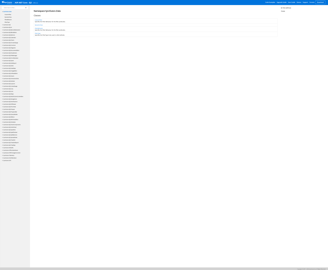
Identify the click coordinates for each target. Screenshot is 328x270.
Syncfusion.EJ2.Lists (8, 91)
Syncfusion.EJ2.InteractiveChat (11, 78)
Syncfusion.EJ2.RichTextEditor (10, 119)
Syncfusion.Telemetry (8, 155)
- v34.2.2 (35, 3)
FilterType (7, 22)
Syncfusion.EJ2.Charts (8, 40)
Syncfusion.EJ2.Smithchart (9, 127)
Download (320, 2)
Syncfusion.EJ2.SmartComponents (12, 124)
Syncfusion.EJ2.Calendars (9, 37)
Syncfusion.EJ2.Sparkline (9, 130)
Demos (299, 2)
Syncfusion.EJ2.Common (9, 45)
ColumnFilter (8, 14)
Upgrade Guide (281, 2)
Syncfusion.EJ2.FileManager (10, 55)
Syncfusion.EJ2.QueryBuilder (10, 114)
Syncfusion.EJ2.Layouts (9, 83)
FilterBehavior (8, 19)
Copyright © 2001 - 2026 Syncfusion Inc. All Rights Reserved (311, 269)
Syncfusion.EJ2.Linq (8, 89)
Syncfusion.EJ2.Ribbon (9, 117)
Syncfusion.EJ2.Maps (8, 94)
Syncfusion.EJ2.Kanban (9, 81)
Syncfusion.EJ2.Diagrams (9, 48)
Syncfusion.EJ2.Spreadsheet (10, 137)
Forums (312, 2)
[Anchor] (33, 15)
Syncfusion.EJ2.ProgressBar (10, 112)
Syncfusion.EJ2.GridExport (9, 63)
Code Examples (270, 2)
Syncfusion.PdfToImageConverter (11, 153)
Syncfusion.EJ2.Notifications (10, 101)
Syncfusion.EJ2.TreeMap (9, 145)
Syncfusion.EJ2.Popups (9, 109)
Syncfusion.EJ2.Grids (8, 65)
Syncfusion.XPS (7, 160)
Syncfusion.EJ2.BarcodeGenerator (11, 30)
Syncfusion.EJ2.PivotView (9, 106)
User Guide (291, 2)
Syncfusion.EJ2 (7, 25)
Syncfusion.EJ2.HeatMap (9, 68)
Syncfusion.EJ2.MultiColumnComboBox (13, 96)
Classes (283, 11)
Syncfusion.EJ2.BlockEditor (10, 32)
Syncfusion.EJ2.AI (7, 27)
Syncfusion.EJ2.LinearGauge (10, 86)
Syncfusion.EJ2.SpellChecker (10, 132)
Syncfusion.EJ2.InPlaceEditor (10, 73)
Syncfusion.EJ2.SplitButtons (10, 135)
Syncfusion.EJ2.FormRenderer (10, 58)
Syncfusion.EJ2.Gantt (8, 60)
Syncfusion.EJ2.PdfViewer (9, 104)
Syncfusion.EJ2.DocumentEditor (11, 50)
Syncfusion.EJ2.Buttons (9, 35)
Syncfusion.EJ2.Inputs (8, 76)
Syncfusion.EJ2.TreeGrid (9, 140)
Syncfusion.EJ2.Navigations (10, 99)
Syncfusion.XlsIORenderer (9, 158)
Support (305, 2)
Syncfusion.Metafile (8, 147)
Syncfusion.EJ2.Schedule (9, 122)
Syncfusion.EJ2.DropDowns (10, 53)
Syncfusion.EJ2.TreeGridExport (11, 142)
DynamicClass (8, 17)
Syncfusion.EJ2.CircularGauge (10, 42)
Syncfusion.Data (7, 11)
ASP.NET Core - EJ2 (23, 2)
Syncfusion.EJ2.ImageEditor (10, 71)
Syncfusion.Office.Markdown (10, 150)
